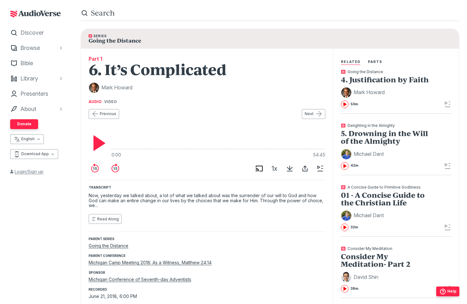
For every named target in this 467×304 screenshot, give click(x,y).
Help (452, 291)
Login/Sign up (29, 171)
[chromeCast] (259, 168)
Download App (35, 153)
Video (110, 102)
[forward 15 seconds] (115, 168)
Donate (24, 123)
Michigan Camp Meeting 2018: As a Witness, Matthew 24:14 (150, 262)
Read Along (108, 219)
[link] (386, 89)
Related (350, 61)
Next (309, 113)
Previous (108, 113)
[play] (97, 143)
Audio (95, 102)
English (28, 138)
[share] (305, 168)
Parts (375, 61)
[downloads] (290, 168)
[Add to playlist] (320, 168)
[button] (364, 92)
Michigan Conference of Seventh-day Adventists (140, 279)
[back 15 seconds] (95, 168)
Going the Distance (108, 245)
